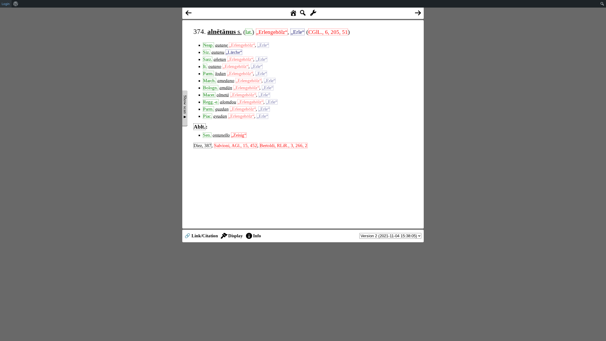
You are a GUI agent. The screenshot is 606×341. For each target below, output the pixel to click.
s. (224, 31)
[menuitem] (16, 4)
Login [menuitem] (6, 4)
